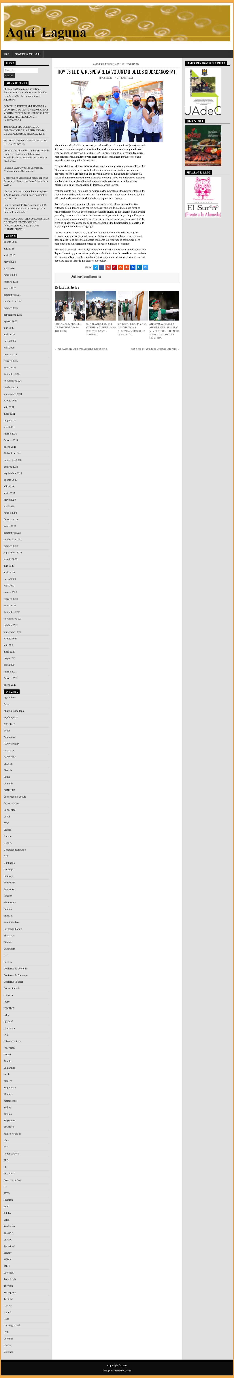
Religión (8, 1200)
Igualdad (8, 1021)
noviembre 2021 (12, 618)
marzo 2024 (10, 433)
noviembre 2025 (13, 301)
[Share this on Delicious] (145, 267)
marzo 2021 (10, 671)
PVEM (7, 1193)
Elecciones (109, 64)
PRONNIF (9, 1173)
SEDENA (8, 1233)
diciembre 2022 (12, 533)
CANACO (9, 750)
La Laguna (9, 1068)
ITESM (7, 1054)
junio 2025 (9, 334)
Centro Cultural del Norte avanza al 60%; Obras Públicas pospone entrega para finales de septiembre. (25, 208)
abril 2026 (9, 268)
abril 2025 (9, 347)
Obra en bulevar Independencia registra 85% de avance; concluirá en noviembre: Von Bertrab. (25, 195)
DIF (6, 856)
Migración (9, 1120)
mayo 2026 (10, 262)
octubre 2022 (11, 546)
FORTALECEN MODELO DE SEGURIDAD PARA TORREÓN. (68, 327)
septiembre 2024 (13, 394)
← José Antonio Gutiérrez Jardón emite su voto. (81, 349)
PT (5, 1187)
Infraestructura (12, 1041)
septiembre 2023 (13, 473)
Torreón (8, 1286)
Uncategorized (12, 1325)
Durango (9, 869)
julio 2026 (9, 248)
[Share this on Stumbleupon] (126, 267)
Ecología (8, 876)
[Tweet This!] (95, 267)
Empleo (8, 909)
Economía (9, 882)
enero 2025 (10, 367)
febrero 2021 (11, 678)
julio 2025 (9, 328)
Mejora (8, 1107)
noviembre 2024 (13, 381)
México (8, 1114)
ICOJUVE (9, 1008)
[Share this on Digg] (132, 267)
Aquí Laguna (10, 717)
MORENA (9, 1127)
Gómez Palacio (12, 988)
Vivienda (8, 1352)
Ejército (8, 896)
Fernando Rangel (13, 929)
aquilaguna (107, 77)
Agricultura (10, 697)
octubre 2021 (11, 625)
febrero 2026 (11, 282)
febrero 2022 (11, 599)
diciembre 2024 (12, 374)
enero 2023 (10, 526)
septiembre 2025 (13, 315)
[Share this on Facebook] (101, 267)
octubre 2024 (11, 387)
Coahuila (100, 64)
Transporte (10, 1292)
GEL (6, 955)
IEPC (6, 1015)
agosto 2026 (10, 242)
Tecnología (10, 1279)
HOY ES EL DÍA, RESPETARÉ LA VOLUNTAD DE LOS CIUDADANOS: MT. (117, 71)
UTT (6, 1332)
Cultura (7, 830)
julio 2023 (9, 486)
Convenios (10, 810)
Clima (7, 777)
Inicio (6, 54)
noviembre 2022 (13, 539)
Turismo (8, 1299)
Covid (7, 816)
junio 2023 (9, 493)
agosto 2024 (10, 400)
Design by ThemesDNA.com (117, 1371)
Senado (8, 1253)
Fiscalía (8, 942)
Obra (6, 1140)
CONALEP (9, 790)
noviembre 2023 (13, 460)
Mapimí (8, 1094)
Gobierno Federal (13, 982)
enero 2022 (10, 605)
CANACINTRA (11, 744)
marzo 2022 (10, 592)
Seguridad (9, 1246)
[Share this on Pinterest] (114, 267)
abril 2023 (9, 506)
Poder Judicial (11, 1153)
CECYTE (8, 764)
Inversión (9, 1048)
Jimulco (8, 1061)
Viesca (7, 1345)
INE (6, 1035)
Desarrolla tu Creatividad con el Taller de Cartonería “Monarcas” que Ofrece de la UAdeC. (26, 181)
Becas (7, 730)
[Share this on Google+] (108, 267)
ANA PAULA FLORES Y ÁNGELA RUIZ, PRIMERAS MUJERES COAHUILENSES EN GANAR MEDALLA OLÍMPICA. (164, 331)
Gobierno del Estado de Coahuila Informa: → (155, 349)
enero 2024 (10, 447)
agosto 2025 (10, 321)
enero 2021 (10, 685)
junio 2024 (9, 414)
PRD (6, 1160)
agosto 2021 (10, 638)
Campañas (9, 737)
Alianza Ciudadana (14, 711)
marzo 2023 (10, 513)
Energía (8, 915)
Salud (6, 1220)
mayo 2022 (10, 579)
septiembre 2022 (13, 552)
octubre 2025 (11, 308)
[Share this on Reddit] (120, 267)
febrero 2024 (11, 440)
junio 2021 (9, 652)
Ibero (7, 1001)
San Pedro (9, 1226)
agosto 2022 (10, 559)
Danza (7, 836)
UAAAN (8, 1305)
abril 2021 (9, 665)
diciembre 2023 (12, 453)
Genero (8, 962)
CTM (6, 823)
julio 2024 (9, 407)
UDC (6, 1319)
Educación (9, 889)
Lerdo (7, 1074)
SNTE (7, 1266)
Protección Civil (12, 1180)
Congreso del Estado (15, 797)
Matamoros (10, 1101)
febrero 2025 (11, 361)
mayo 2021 (9, 658)
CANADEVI (10, 757)
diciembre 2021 (12, 612)
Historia (8, 995)
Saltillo (7, 1213)
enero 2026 (10, 288)
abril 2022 (9, 585)
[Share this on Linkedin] (139, 267)
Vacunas (8, 1338)
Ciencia (8, 770)
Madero (8, 1081)
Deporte (8, 843)
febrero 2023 (11, 519)
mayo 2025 (10, 341)
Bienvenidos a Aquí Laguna (28, 54)
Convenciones (12, 803)
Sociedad (9, 1273)
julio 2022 (9, 566)
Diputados (9, 863)
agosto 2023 (10, 480)
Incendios (9, 1028)
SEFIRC (8, 1239)
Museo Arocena (12, 1134)
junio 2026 (9, 255)
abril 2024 (9, 427)
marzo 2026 (10, 275)
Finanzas (9, 935)
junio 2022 (9, 572)
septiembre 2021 (13, 632)
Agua (6, 704)
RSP (6, 1206)
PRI (5, 1167)
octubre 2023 (11, 467)
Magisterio (10, 1087)
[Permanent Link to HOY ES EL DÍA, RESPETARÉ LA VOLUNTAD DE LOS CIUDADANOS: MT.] (117, 111)
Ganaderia (9, 949)
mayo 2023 (10, 500)
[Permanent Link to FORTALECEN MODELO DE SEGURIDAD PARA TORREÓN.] (69, 306)
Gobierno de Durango (16, 975)
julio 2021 (9, 645)
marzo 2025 (10, 354)
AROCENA (9, 724)
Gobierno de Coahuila (125, 64)
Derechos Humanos (15, 850)
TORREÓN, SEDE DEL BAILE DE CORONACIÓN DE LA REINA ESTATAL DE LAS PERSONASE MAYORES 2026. (25, 130)
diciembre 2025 (12, 295)
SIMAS (7, 1259)
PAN (137, 64)
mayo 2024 (10, 420)
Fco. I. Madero (12, 922)
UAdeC (7, 1312)
